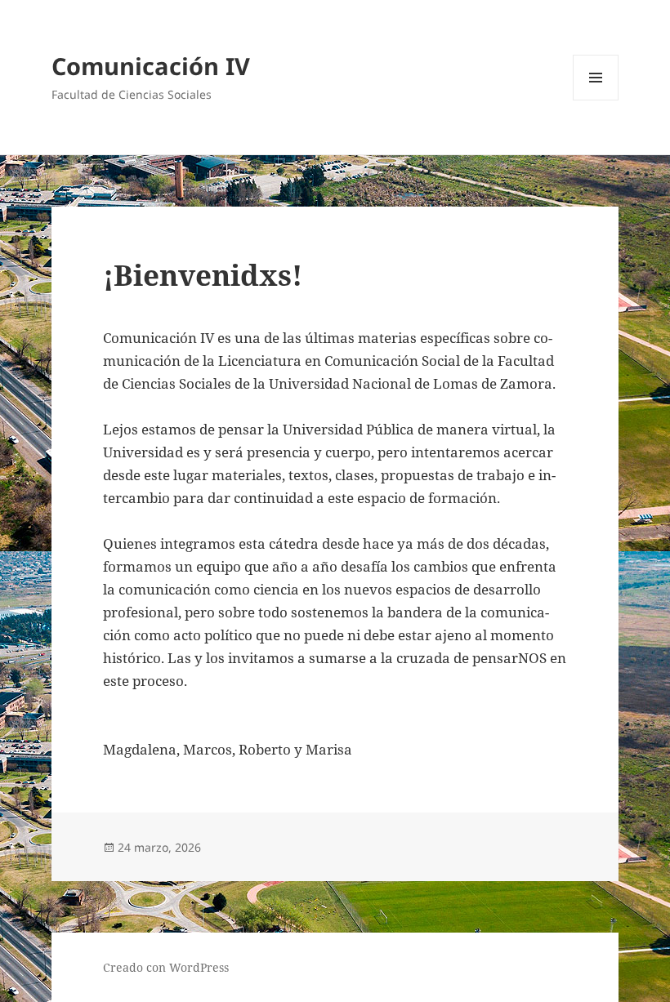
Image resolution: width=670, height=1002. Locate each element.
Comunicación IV (150, 66)
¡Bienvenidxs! (202, 275)
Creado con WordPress (166, 967)
